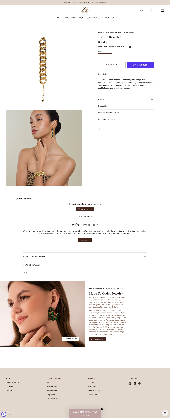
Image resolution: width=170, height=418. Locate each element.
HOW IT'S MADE (31, 264)
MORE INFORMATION (34, 256)
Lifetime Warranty (53, 399)
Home (100, 33)
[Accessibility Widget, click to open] (3, 414)
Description (103, 74)
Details (101, 99)
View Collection (70, 339)
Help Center (92, 386)
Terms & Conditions (95, 391)
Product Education (106, 106)
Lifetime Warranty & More (108, 113)
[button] (85, 413)
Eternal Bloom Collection (113, 33)
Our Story (9, 386)
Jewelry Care (52, 391)
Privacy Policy (93, 395)
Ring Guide (51, 395)
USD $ (9, 414)
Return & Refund (53, 386)
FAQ (25, 273)
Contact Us (85, 240)
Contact (91, 382)
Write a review (85, 209)
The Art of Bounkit (12, 382)
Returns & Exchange (106, 119)
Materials (9, 391)
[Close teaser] (102, 409)
